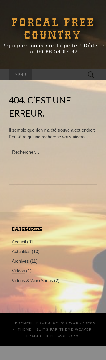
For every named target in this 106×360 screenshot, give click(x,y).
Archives (20, 261)
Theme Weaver (75, 329)
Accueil (19, 241)
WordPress (82, 322)
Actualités (21, 251)
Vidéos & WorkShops (32, 280)
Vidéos (18, 270)
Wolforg (68, 336)
